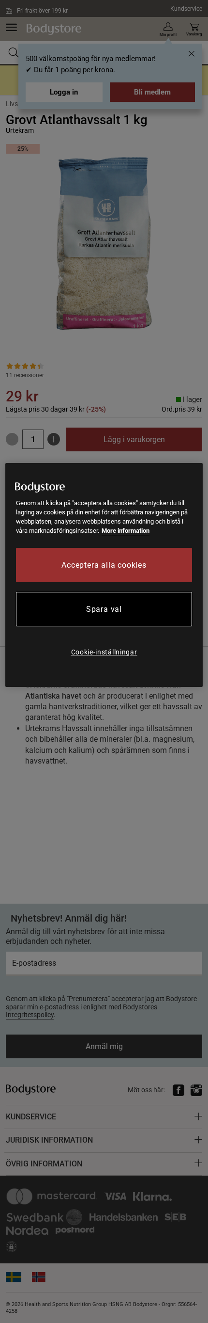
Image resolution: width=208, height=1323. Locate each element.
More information (125, 530)
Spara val (104, 609)
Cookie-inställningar (104, 652)
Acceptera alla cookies (104, 565)
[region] (104, 575)
